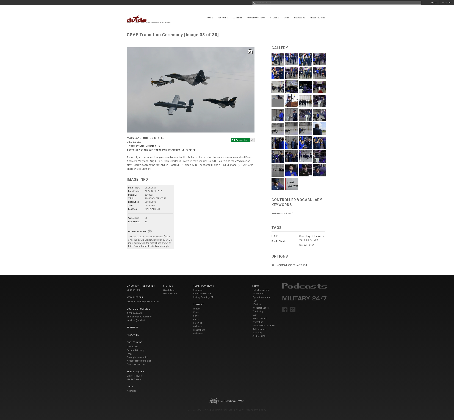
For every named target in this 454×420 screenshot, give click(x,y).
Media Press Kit (134, 379)
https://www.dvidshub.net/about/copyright (148, 246)
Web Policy (258, 311)
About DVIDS (134, 342)
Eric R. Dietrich (279, 241)
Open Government (261, 297)
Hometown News (256, 17)
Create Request (134, 376)
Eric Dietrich (147, 145)
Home (210, 17)
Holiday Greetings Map (204, 297)
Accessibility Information (139, 361)
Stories (274, 17)
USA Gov (257, 304)
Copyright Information (137, 357)
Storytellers (169, 290)
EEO (255, 315)
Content (237, 17)
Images (197, 309)
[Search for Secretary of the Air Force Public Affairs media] (183, 149)
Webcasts (198, 333)
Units (286, 17)
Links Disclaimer (261, 290)
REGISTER (446, 3)
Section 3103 (259, 336)
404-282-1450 (133, 290)
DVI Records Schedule (264, 325)
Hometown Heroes (202, 293)
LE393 (275, 236)
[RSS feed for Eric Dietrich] (159, 145)
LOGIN (434, 3)
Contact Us (132, 346)
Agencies (131, 391)
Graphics (197, 323)
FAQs (129, 354)
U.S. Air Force (306, 245)
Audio (196, 319)
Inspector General (261, 308)
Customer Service (136, 364)
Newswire (299, 17)
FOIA (255, 301)
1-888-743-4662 (134, 313)
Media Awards (170, 293)
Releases (198, 290)
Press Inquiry (317, 17)
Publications (199, 330)
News (196, 316)
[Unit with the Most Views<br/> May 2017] (194, 149)
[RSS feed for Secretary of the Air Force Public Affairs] (187, 149)
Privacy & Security (135, 350)
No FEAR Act (259, 293)
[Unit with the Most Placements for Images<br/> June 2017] (190, 149)
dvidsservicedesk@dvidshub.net (143, 301)
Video (196, 312)
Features (223, 17)
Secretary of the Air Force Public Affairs (154, 149)
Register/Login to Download (291, 265)
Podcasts (198, 326)
